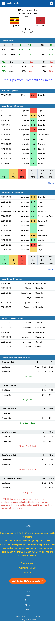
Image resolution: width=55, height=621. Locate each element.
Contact (27, 610)
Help (27, 591)
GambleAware (27, 563)
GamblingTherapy (27, 568)
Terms (27, 600)
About (27, 605)
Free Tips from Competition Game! (27, 80)
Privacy (27, 596)
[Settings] (51, 3)
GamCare (27, 572)
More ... (51, 183)
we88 (28, 526)
